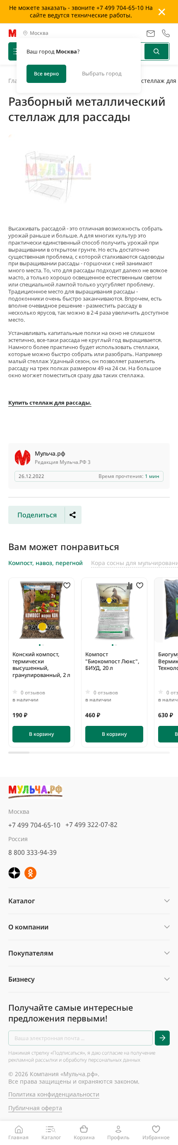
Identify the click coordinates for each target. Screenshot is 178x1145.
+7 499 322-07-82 (91, 824)
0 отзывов (33, 692)
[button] (40, 645)
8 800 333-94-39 (32, 852)
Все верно (46, 73)
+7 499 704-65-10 (34, 825)
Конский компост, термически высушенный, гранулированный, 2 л (41, 664)
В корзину (41, 733)
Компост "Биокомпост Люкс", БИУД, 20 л (112, 661)
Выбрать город (102, 73)
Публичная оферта (35, 1108)
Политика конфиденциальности (53, 1094)
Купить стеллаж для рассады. (49, 402)
